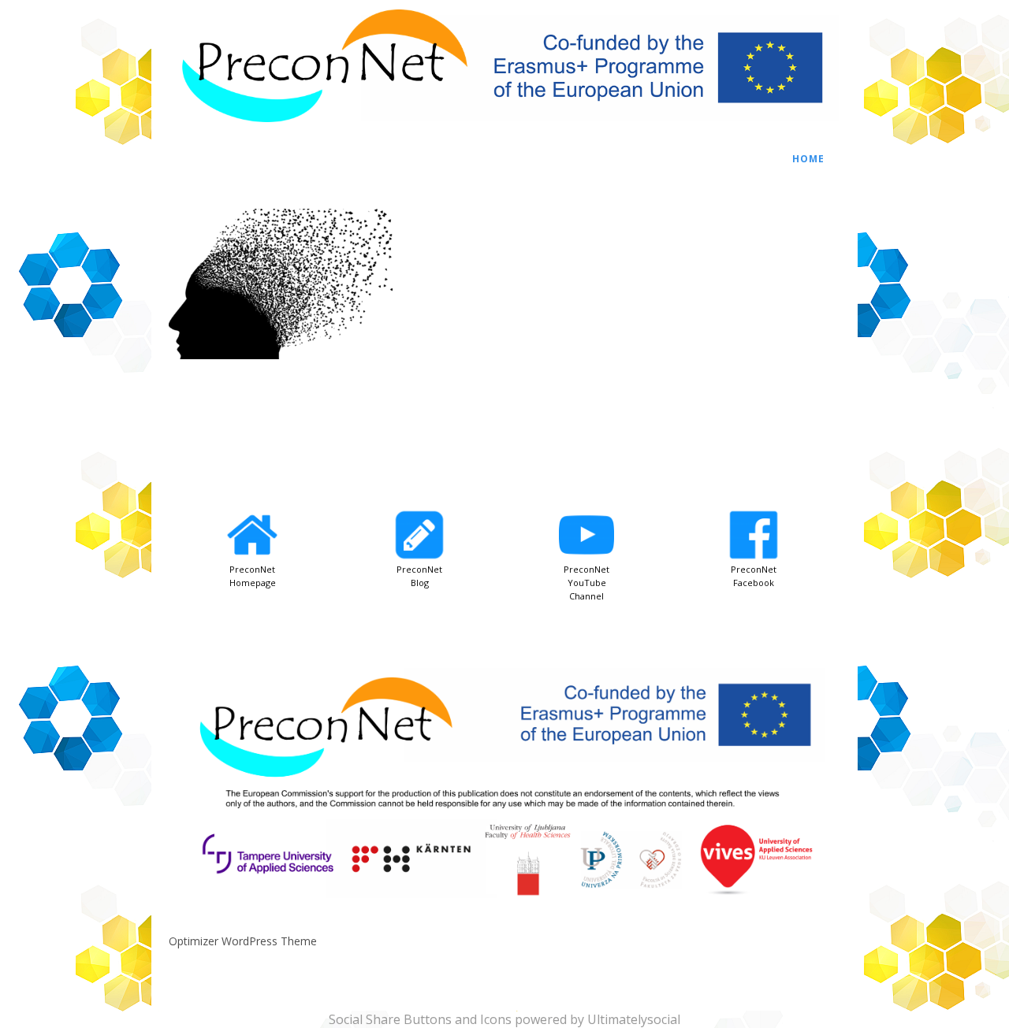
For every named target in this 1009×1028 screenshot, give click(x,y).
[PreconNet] (504, 130)
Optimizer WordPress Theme (243, 940)
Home (808, 158)
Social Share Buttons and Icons (420, 1019)
